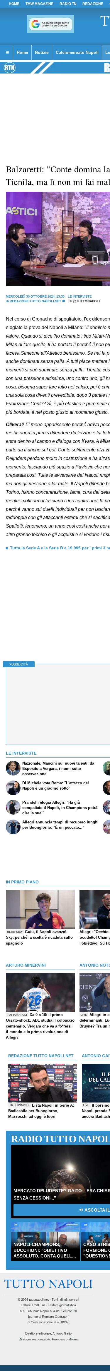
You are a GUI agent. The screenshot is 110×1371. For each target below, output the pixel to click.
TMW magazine (39, 4)
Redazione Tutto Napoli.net (35, 301)
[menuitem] (7, 52)
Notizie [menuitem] (42, 52)
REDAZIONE (92, 4)
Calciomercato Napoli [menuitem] (77, 52)
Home (14, 4)
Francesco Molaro (65, 1339)
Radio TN (68, 4)
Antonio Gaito (62, 1333)
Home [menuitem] (22, 52)
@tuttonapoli (86, 301)
